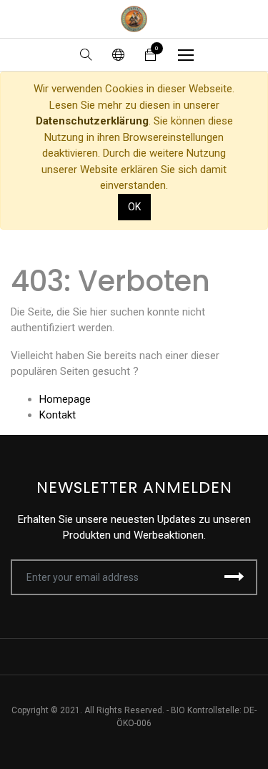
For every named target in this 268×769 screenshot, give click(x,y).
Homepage (65, 399)
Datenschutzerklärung (92, 120)
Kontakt (57, 414)
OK (134, 206)
